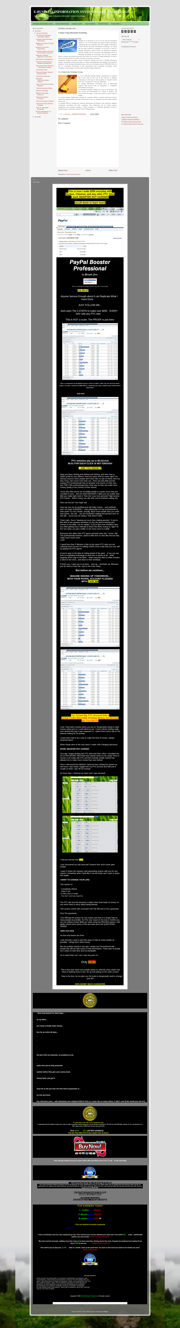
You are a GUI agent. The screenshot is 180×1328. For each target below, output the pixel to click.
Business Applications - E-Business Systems (43, 112)
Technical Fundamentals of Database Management (44, 62)
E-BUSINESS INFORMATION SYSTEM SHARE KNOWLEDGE (82, 11)
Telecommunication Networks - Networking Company (44, 66)
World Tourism (103, 24)
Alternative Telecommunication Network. (42, 80)
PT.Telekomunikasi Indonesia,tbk (131, 122)
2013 (36, 31)
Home (88, 170)
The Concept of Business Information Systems (43, 36)
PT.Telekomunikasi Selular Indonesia (132, 124)
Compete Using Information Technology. (44, 40)
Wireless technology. (42, 90)
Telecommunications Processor (42, 97)
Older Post (113, 170)
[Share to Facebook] (96, 114)
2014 (36, 117)
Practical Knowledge (62, 24)
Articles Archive (77, 24)
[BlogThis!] (93, 114)
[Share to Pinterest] (98, 114)
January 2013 (40, 33)
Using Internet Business (43, 76)
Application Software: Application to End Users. (44, 56)
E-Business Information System (43, 24)
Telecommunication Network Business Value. (44, 73)
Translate (135, 42)
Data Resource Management (44, 59)
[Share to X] (94, 114)
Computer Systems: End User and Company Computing (45, 52)
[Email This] (91, 114)
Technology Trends (41, 69)
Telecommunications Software (45, 101)
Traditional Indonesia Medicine (130, 119)
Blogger (106, 1311)
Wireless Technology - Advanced (42, 93)
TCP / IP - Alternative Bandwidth (42, 108)
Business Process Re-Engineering (42, 48)
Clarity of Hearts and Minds (129, 117)
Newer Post (63, 170)
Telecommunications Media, (44, 88)
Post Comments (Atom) (73, 174)
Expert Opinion (90, 24)
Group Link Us (116, 24)
